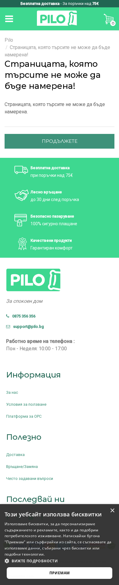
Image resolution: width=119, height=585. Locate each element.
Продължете (60, 141)
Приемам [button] (59, 573)
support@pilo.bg (27, 326)
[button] (59, 561)
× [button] (112, 510)
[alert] (59, 544)
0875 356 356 (22, 316)
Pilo (9, 40)
